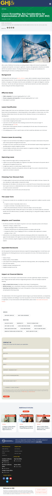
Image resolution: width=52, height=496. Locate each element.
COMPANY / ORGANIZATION (9, 370)
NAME (4, 348)
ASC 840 (15, 124)
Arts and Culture (9, 326)
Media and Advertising (11, 328)
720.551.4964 (18, 466)
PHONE (4, 359)
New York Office (18, 459)
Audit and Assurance (23, 315)
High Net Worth (9, 323)
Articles (4, 424)
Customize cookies (41, 492)
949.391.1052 (6, 472)
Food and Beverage (25, 328)
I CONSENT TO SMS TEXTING (11, 387)
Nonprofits (20, 323)
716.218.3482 (18, 461)
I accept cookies (41, 489)
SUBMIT (6, 396)
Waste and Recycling (31, 331)
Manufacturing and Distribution (13, 331)
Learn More (39, 442)
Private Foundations (32, 323)
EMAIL (4, 364)
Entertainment (38, 326)
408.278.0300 (6, 468)
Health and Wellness (40, 328)
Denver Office (17, 464)
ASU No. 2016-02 (21, 78)
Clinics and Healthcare (24, 326)
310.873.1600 (6, 462)
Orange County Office (7, 470)
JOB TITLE (5, 353)
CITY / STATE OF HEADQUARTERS (11, 375)
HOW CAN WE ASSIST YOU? (9, 381)
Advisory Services (9, 315)
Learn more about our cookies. (25, 493)
